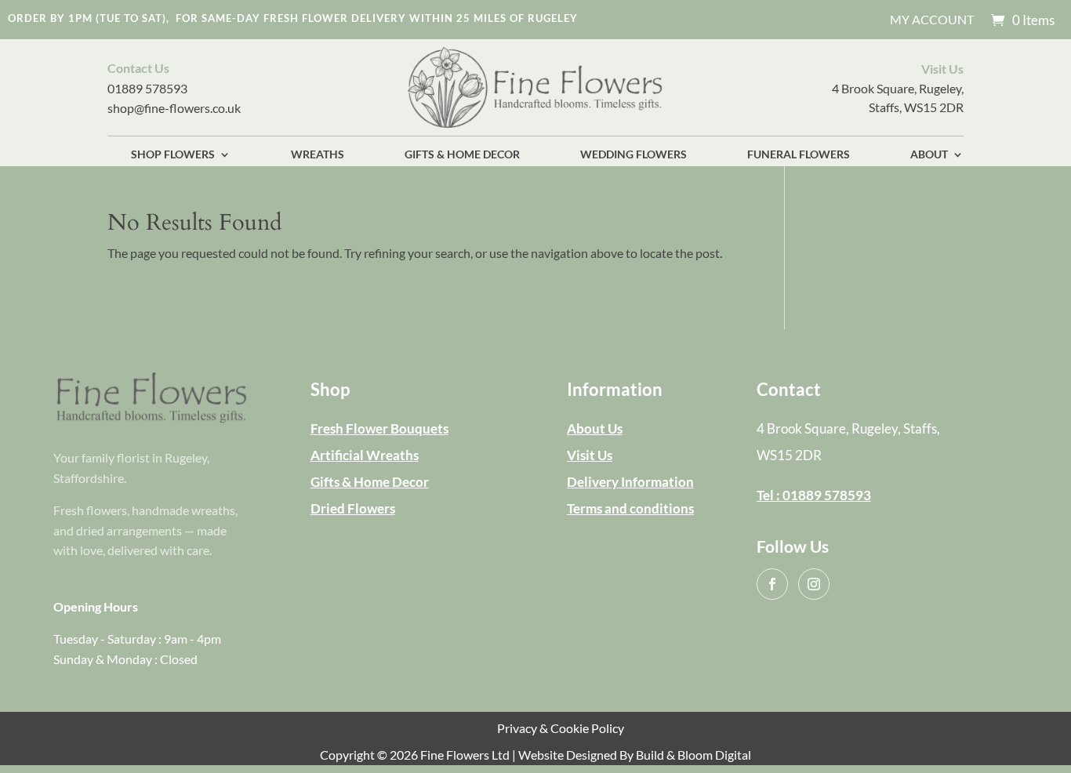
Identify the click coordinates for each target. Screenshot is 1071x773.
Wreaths (317, 155)
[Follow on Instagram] (814, 584)
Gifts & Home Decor (462, 155)
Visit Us (589, 455)
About (929, 155)
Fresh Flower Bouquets (379, 428)
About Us (595, 428)
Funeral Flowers (798, 155)
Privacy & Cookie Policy (560, 727)
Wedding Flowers (633, 155)
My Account (932, 20)
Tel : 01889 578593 (814, 495)
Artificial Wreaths (364, 455)
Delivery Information (630, 482)
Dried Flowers (352, 508)
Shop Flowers (173, 155)
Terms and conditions (630, 508)
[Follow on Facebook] (772, 584)
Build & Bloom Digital (693, 754)
